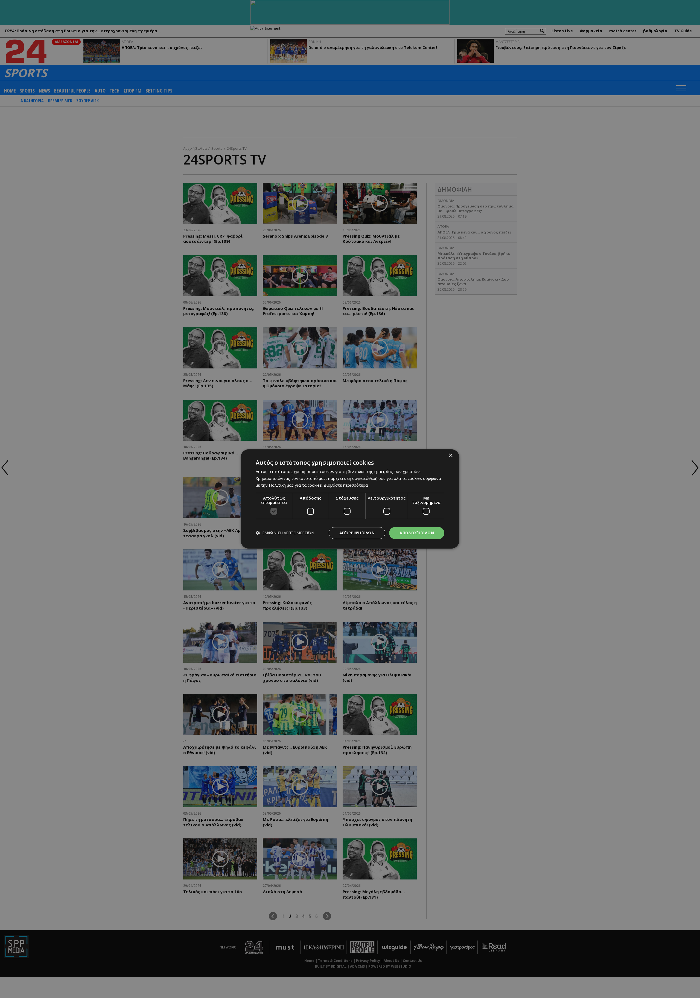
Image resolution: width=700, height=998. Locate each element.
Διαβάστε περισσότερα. (346, 485)
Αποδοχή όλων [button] (416, 532)
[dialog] (350, 499)
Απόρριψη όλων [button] (357, 532)
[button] (285, 533)
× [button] (450, 456)
